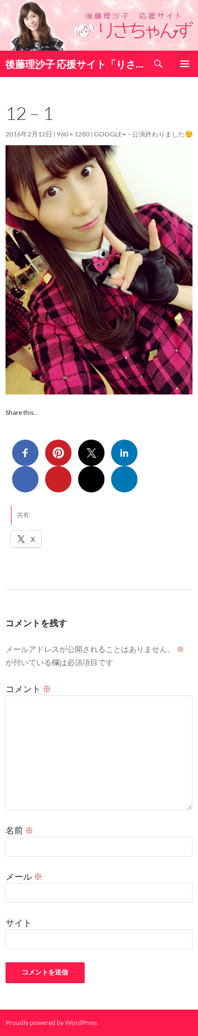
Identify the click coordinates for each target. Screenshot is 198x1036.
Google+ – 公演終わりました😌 (143, 134)
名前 (20, 830)
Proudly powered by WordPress (51, 1022)
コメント (28, 688)
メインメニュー (185, 64)
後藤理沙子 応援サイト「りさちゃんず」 (75, 64)
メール (24, 876)
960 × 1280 (73, 134)
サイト (19, 922)
